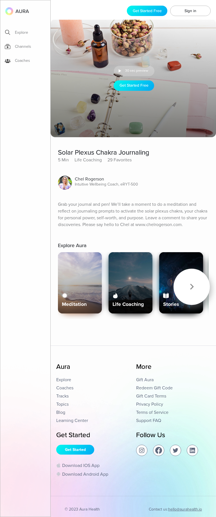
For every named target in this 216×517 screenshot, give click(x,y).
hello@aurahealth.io (185, 509)
